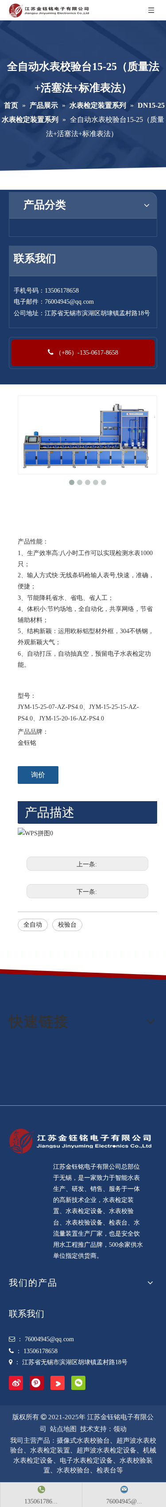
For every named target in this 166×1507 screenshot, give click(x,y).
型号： (27, 696)
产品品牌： (33, 731)
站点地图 (63, 1429)
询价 (38, 775)
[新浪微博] (16, 1383)
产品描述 (49, 812)
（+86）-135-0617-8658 (86, 352)
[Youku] (57, 1383)
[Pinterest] (37, 1383)
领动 (120, 1429)
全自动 (32, 924)
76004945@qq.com (69, 301)
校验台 (67, 924)
